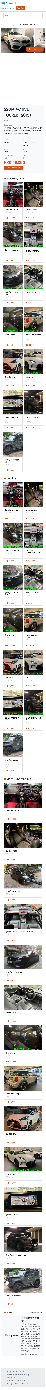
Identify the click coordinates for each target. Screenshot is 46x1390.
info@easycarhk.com (17, 1383)
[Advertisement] (23, 79)
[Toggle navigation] (29, 8)
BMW (22, 25)
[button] (17, 40)
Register (20, 8)
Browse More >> (34, 1312)
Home (4, 25)
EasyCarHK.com (15, 1374)
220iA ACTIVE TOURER (33, 25)
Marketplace (13, 25)
